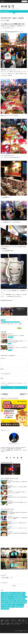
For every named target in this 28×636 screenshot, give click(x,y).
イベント (2, 592)
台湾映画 (21, 602)
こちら (4, 451)
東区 (19, 606)
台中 (6, 606)
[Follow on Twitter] (7, 457)
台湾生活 (16, 596)
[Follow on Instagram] (14, 457)
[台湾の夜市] (14, 558)
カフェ (7, 602)
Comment (3, 358)
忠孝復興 (5, 598)
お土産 (12, 623)
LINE (9, 606)
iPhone (18, 600)
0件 (8, 20)
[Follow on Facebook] (10, 457)
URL (2, 378)
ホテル (15, 600)
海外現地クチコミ (9, 450)
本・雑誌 (16, 623)
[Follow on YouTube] (17, 457)
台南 (25, 602)
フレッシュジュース (20, 604)
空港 (24, 598)
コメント (17, 323)
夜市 (10, 592)
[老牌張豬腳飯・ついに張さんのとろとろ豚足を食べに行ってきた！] (4, 348)
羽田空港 (6, 600)
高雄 (8, 623)
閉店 (22, 606)
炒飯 (13, 602)
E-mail (3, 373)
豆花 (20, 596)
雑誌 (16, 594)
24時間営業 (7, 594)
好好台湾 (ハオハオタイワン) (14, 443)
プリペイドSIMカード (16, 592)
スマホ (9, 604)
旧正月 (2, 594)
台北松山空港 (3, 608)
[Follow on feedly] (21, 457)
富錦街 (10, 602)
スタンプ (23, 594)
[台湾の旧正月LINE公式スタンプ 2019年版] (4, 337)
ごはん (2, 600)
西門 (5, 596)
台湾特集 (17, 602)
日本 (14, 624)
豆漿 (8, 608)
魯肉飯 (16, 598)
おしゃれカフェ (11, 598)
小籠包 (7, 592)
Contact (18, 624)
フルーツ (2, 606)
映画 (17, 606)
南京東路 (2, 602)
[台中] (14, 568)
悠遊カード (23, 592)
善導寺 (2, 604)
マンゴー (13, 604)
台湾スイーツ (24, 596)
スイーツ (13, 606)
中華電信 (20, 598)
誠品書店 (10, 600)
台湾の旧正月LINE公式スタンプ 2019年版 (16, 335)
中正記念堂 (12, 594)
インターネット (10, 596)
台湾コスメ (22, 623)
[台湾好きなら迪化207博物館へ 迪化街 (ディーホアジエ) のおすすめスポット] (4, 342)
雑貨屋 (19, 594)
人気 (2, 598)
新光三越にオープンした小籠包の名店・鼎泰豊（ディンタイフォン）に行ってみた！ (17, 492)
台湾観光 (9, 343)
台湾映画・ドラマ (9, 624)
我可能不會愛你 (24, 600)
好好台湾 (7, 6)
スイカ (2, 596)
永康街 (6, 604)
